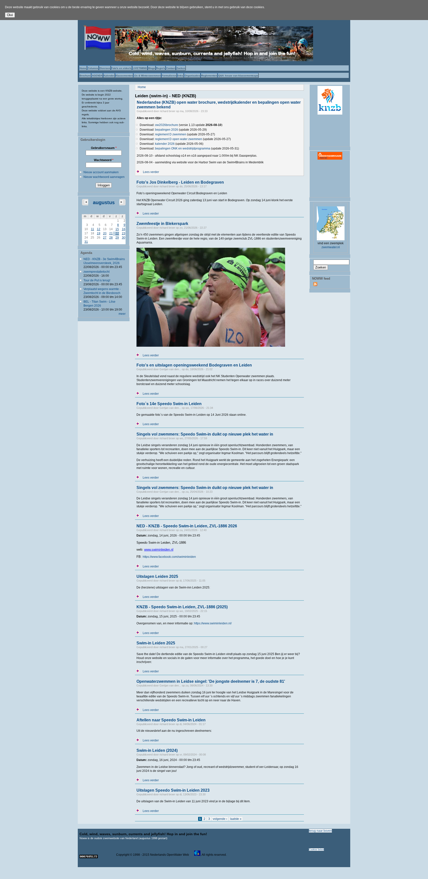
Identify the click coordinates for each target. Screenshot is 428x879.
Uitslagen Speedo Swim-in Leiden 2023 (173, 790)
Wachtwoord (103, 160)
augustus (104, 202)
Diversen (104, 68)
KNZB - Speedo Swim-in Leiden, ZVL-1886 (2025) (182, 607)
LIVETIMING (140, 68)
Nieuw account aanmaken (101, 172)
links (180, 75)
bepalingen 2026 (166, 129)
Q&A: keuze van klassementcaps (238, 75)
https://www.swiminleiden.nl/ (213, 623)
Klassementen (124, 75)
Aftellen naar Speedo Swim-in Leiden (171, 720)
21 (111, 233)
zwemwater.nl (330, 247)
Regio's (160, 68)
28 (111, 237)
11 (92, 229)
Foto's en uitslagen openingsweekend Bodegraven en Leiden (194, 365)
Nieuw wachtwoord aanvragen (104, 177)
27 (105, 237)
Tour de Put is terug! (96, 280)
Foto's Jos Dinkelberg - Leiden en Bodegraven (180, 182)
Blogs (151, 68)
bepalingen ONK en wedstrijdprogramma (182, 148)
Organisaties (192, 75)
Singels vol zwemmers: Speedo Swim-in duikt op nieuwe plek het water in (204, 434)
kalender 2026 (165, 144)
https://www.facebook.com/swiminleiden (169, 557)
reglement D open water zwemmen (178, 139)
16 (123, 229)
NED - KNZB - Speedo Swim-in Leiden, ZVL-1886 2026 (186, 526)
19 (98, 233)
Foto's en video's (121, 68)
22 (117, 233)
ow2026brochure (166, 125)
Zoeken (180, 68)
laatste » (235, 819)
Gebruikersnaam (104, 148)
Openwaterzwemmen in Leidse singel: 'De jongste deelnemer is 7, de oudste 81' (210, 681)
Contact (170, 68)
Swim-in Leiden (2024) (157, 750)
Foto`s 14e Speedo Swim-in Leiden (169, 404)
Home (83, 68)
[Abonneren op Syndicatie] (315, 285)
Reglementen (209, 75)
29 (117, 237)
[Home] (96, 48)
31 (86, 242)
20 (105, 233)
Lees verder (151, 172)
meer (122, 314)
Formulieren (169, 75)
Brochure (85, 75)
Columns (93, 68)
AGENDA (97, 75)
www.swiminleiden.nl (158, 549)
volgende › (220, 819)
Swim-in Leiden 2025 (155, 643)
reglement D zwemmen (170, 134)
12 (98, 229)
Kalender (109, 75)
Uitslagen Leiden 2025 (157, 576)
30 (123, 237)
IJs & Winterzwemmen (147, 75)
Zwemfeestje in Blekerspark (162, 223)
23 (123, 233)
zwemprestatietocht (96, 271)
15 (117, 229)
